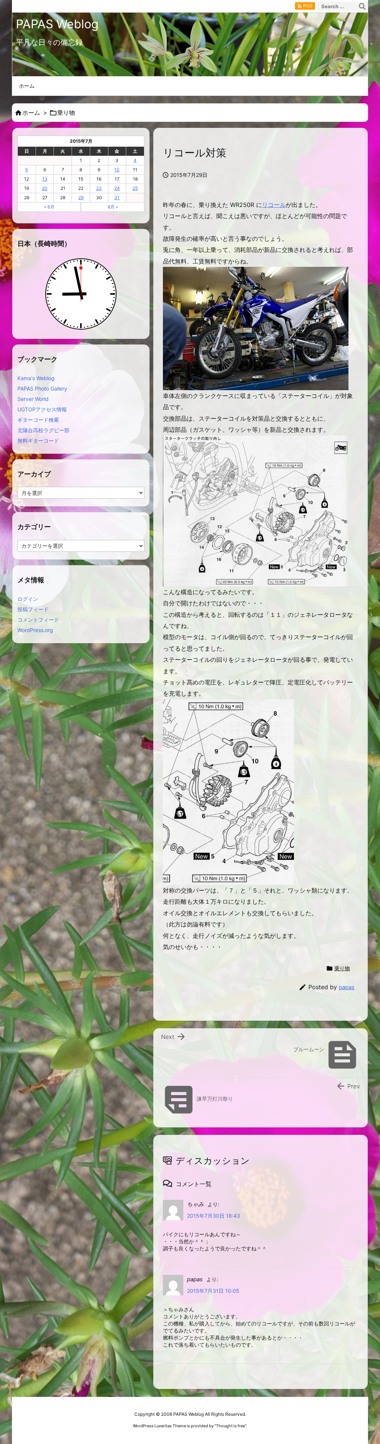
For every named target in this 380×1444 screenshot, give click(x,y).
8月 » (113, 207)
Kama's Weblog (36, 378)
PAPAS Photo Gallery (42, 388)
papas (346, 987)
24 (117, 188)
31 (116, 197)
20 (45, 188)
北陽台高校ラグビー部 (43, 430)
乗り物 (66, 112)
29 (80, 197)
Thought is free (230, 1425)
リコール (274, 204)
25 (135, 188)
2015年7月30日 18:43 (213, 1215)
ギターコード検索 (38, 420)
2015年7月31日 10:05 (213, 1291)
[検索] (362, 6)
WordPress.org (35, 630)
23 (99, 188)
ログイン (27, 599)
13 (45, 179)
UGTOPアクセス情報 (42, 409)
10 (116, 169)
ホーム (31, 112)
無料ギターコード (38, 440)
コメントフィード (38, 619)
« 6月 (49, 207)
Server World (33, 399)
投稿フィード (33, 609)
